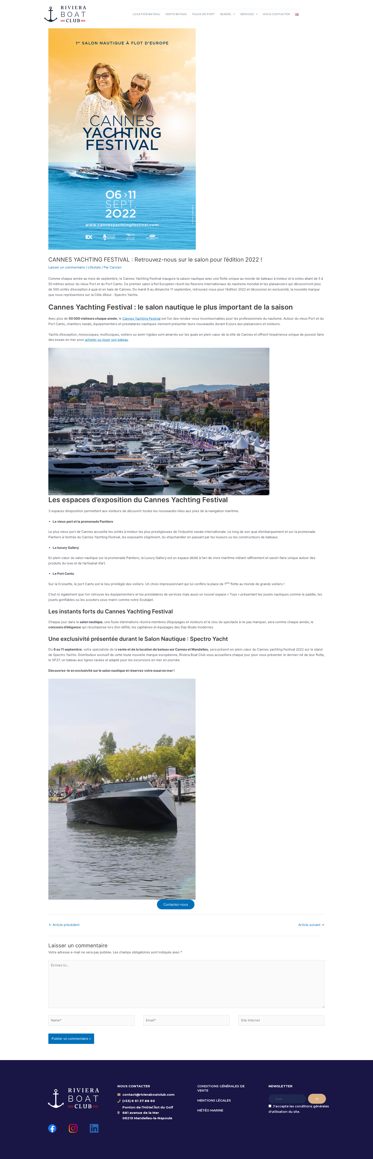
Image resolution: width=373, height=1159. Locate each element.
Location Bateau (146, 14)
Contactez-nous (175, 904)
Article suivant (311, 925)
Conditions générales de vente (221, 1088)
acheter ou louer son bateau (106, 340)
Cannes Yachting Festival (141, 318)
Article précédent (64, 925)
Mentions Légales (214, 1100)
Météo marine (210, 1110)
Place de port (203, 14)
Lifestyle (94, 267)
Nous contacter (276, 14)
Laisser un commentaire (66, 267)
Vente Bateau (176, 14)
